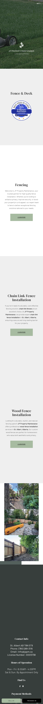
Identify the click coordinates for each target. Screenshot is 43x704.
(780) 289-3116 (25, 648)
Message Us (31, 701)
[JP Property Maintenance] (22, 45)
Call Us (11, 701)
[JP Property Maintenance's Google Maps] (23, 686)
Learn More (22, 217)
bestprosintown (21, 102)
